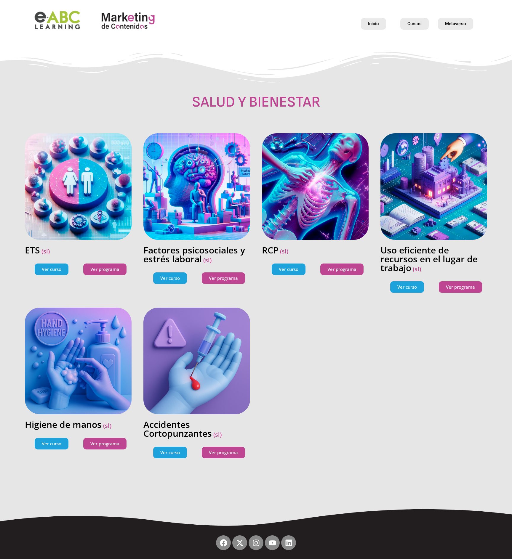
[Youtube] (272, 542)
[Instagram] (256, 542)
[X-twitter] (239, 542)
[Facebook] (223, 542)
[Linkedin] (288, 542)
